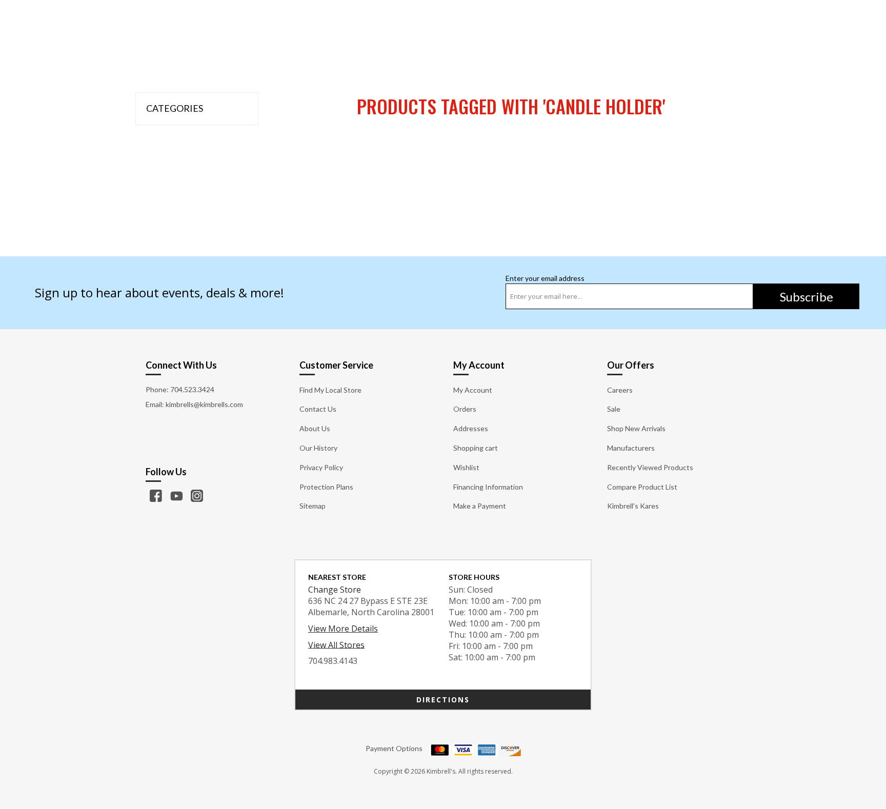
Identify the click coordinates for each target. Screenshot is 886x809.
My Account (472, 390)
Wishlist (466, 467)
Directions (443, 699)
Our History (318, 447)
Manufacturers (631, 447)
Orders (464, 408)
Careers (620, 390)
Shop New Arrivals (636, 428)
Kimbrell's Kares (633, 505)
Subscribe (806, 296)
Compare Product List (642, 486)
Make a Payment (479, 505)
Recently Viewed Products (650, 467)
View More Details (343, 628)
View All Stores (336, 644)
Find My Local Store (330, 390)
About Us (314, 428)
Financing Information (488, 486)
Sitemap (312, 505)
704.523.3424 (192, 389)
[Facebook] (156, 495)
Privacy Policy (321, 467)
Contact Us (317, 408)
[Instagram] (197, 495)
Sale (613, 408)
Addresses (470, 428)
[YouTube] (176, 495)
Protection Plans (326, 486)
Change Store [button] (334, 589)
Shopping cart (475, 447)
